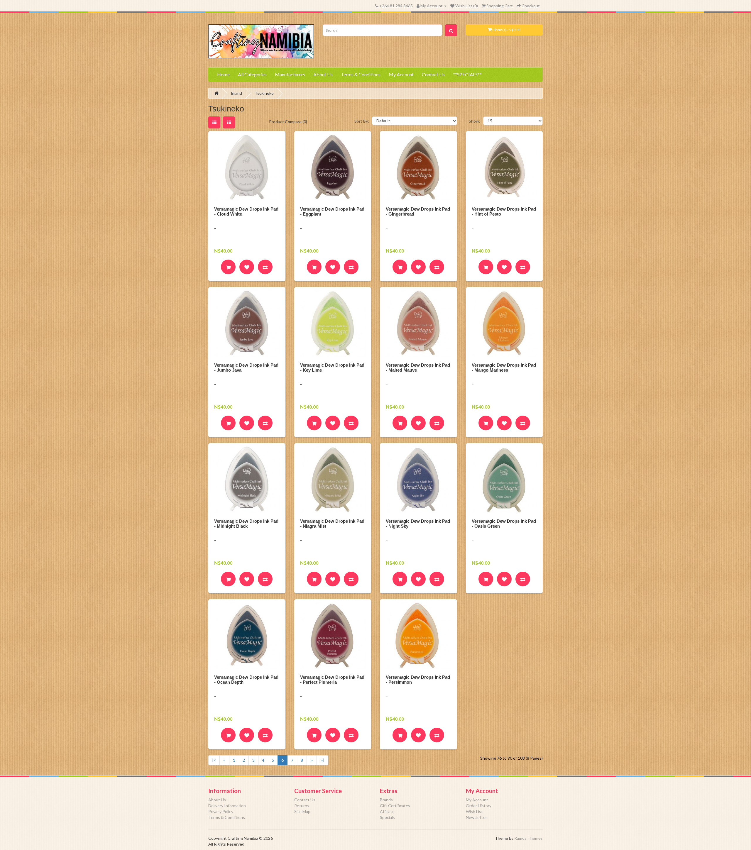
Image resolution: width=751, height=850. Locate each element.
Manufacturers (290, 74)
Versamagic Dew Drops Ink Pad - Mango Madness (504, 367)
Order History (478, 805)
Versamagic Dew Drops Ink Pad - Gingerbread (418, 211)
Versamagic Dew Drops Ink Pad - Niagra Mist (332, 524)
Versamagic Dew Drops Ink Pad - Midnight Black (246, 524)
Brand (236, 93)
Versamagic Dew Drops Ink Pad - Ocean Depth (246, 680)
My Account (401, 74)
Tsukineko (264, 93)
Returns (301, 805)
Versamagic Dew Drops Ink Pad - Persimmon (418, 680)
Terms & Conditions (360, 74)
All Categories (252, 74)
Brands (386, 799)
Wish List (474, 811)
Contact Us (433, 74)
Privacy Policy (220, 811)
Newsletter (476, 817)
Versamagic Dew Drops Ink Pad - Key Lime (332, 367)
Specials (387, 817)
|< (214, 760)
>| (322, 760)
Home (223, 74)
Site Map (302, 811)
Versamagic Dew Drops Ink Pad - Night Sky (418, 524)
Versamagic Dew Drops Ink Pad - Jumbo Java (246, 367)
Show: (474, 120)
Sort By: (361, 120)
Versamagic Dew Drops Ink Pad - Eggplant (332, 211)
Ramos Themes (528, 838)
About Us (323, 74)
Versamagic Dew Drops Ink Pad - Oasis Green (504, 524)
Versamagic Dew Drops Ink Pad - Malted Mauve (418, 367)
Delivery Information (227, 805)
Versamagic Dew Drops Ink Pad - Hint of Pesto (504, 211)
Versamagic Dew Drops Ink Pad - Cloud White (246, 211)
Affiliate (387, 811)
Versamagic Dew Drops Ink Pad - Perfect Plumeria (332, 680)
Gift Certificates (395, 805)
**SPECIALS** (467, 74)
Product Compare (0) (288, 121)
